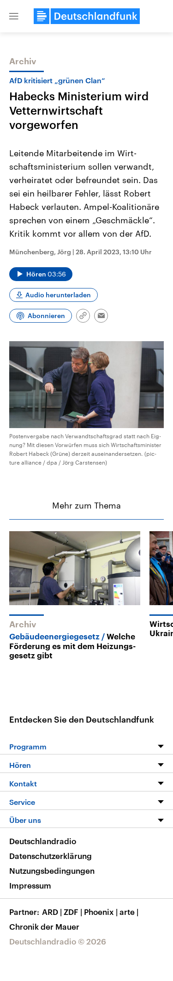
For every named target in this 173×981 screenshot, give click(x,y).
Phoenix (101, 911)
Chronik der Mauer (44, 926)
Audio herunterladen (58, 295)
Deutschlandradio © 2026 (57, 941)
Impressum (30, 885)
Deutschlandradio (42, 841)
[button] (13, 16)
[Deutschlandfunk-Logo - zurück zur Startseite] (87, 16)
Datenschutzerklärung (50, 855)
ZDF (73, 911)
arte (128, 911)
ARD (52, 911)
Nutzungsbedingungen (52, 870)
